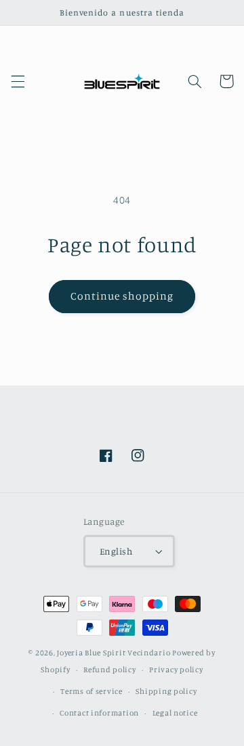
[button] (17, 81)
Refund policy (109, 669)
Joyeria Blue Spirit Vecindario (113, 652)
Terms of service (91, 691)
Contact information (99, 713)
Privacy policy (176, 669)
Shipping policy (166, 691)
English (116, 551)
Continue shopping (122, 295)
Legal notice (175, 713)
